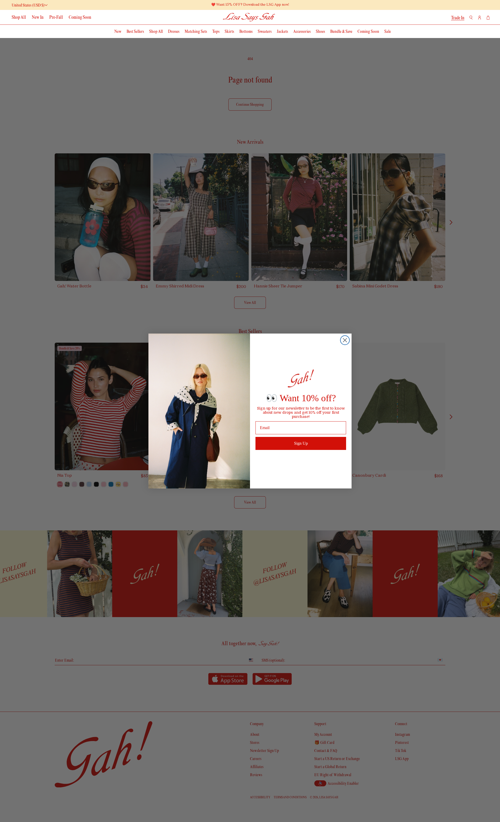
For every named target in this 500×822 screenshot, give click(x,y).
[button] (471, 18)
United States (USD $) (28, 5)
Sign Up (301, 443)
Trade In (457, 18)
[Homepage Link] (249, 17)
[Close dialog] (344, 340)
